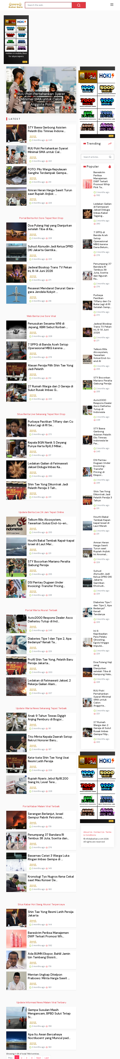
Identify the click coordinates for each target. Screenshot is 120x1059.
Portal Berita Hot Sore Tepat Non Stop (41, 218)
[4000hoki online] (10, 48)
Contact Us (99, 832)
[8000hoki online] (10, 22)
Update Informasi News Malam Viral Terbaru (41, 1002)
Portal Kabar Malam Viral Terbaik (41, 806)
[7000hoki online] (10, 35)
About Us (87, 832)
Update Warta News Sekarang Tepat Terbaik (41, 708)
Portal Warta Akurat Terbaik (41, 610)
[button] (11, 90)
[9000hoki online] (21, 35)
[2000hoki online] (21, 41)
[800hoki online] (10, 41)
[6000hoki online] (21, 48)
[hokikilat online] (21, 22)
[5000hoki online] (21, 28)
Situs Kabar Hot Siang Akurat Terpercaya (41, 904)
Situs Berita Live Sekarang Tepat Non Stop (41, 414)
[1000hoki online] (10, 28)
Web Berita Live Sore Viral (41, 316)
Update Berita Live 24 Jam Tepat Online (41, 512)
